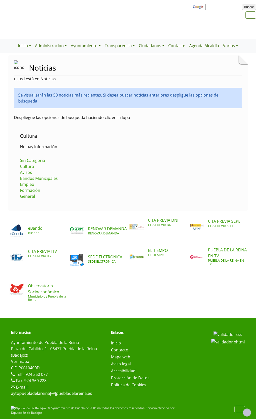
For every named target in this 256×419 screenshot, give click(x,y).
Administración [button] (49, 45)
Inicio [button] (23, 45)
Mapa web (120, 357)
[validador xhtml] (228, 341)
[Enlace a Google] (199, 6)
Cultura (27, 166)
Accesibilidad (123, 371)
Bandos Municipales (39, 178)
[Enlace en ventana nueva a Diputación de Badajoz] (29, 408)
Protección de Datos (130, 378)
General (27, 196)
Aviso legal (121, 364)
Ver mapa (20, 361)
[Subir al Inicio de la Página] (247, 413)
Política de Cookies (128, 385)
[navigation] (224, 6)
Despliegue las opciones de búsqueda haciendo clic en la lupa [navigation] (72, 117)
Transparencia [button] (118, 45)
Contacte (176, 45)
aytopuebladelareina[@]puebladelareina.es (51, 393)
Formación (30, 190)
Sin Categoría (32, 160)
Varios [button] (229, 45)
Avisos (26, 172)
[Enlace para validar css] (228, 334)
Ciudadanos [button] (150, 45)
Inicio (116, 343)
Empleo (27, 184)
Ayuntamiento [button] (84, 45)
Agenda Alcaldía (204, 45)
